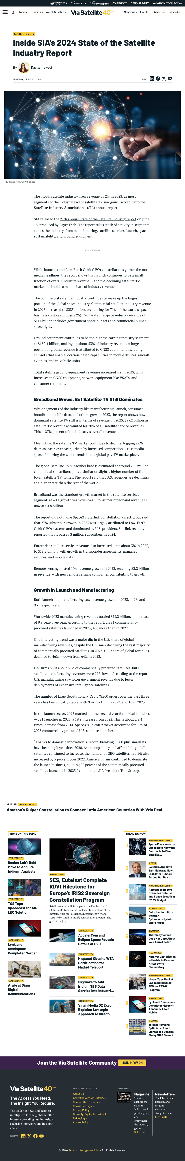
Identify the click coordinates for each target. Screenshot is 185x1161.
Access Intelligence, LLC (83, 1150)
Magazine (129, 12)
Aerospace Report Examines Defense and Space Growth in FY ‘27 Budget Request (162, 895)
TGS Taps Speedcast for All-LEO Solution (22, 907)
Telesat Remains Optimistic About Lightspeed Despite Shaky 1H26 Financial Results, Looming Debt (162, 1030)
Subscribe (174, 12)
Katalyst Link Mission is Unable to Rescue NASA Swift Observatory (162, 962)
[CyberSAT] (120, 3)
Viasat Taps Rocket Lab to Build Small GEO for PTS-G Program (161, 985)
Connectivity (24, 34)
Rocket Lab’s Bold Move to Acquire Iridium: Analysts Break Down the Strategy (22, 866)
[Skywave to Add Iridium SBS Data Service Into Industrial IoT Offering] (62, 982)
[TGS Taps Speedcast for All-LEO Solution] (24, 887)
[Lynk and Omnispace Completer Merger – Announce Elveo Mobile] (24, 928)
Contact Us (79, 1102)
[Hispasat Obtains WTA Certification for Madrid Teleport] (62, 959)
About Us (78, 1093)
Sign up (159, 1117)
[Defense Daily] (140, 3)
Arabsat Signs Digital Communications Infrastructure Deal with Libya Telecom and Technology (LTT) (23, 989)
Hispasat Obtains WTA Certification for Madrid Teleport (96, 962)
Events (144, 12)
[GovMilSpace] (99, 3)
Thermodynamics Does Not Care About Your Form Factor (162, 938)
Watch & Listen (55, 12)
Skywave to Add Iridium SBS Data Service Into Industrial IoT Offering (96, 986)
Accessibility (80, 1122)
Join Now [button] (130, 1062)
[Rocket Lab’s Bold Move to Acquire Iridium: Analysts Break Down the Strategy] (24, 846)
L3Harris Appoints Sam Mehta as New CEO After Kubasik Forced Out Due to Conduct (161, 872)
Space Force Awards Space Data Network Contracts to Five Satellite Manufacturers (162, 850)
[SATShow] (78, 3)
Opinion (36, 12)
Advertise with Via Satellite (89, 1098)
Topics (23, 12)
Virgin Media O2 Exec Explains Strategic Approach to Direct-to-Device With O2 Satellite (94, 1009)
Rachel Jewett (41, 67)
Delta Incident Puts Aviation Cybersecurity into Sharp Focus (161, 918)
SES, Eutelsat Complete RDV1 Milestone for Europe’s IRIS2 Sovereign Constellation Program (80, 890)
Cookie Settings (82, 1106)
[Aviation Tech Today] (167, 3)
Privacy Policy (81, 1110)
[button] (5, 12)
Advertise (159, 12)
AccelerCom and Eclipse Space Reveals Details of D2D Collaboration (96, 939)
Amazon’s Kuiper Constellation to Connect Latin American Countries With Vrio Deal (85, 809)
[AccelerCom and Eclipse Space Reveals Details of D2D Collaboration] (62, 935)
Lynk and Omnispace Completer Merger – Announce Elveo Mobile (23, 948)
